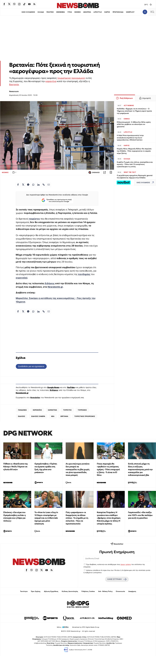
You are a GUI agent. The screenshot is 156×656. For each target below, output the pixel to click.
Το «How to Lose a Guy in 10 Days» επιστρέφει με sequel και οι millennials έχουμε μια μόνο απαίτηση (46, 518)
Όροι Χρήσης (36, 591)
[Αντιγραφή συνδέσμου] (105, 172)
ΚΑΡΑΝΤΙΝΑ (52, 410)
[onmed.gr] (124, 618)
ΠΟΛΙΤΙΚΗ (50, 12)
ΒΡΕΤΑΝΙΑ (64, 416)
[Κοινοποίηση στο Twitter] (23, 184)
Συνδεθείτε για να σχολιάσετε (31, 366)
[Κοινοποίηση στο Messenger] (28, 184)
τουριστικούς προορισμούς (71, 78)
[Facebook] (4, 4)
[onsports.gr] (50, 618)
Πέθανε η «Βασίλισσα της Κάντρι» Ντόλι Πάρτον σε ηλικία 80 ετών (15, 466)
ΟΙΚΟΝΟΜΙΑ (60, 12)
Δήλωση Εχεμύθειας (51, 591)
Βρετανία (14, 84)
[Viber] (14, 4)
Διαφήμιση (132, 591)
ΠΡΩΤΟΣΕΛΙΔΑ (118, 12)
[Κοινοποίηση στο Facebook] (18, 184)
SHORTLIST (130, 12)
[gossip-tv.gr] (31, 618)
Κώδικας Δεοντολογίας (70, 591)
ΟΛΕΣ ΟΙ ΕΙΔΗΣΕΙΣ (28, 12)
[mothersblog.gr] (105, 618)
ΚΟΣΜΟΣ (77, 12)
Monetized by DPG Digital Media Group (85, 627)
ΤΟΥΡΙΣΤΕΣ (67, 410)
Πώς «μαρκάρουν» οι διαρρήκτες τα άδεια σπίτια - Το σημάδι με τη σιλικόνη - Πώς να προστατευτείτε (77, 518)
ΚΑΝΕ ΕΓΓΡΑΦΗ (114, 579)
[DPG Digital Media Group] (78, 604)
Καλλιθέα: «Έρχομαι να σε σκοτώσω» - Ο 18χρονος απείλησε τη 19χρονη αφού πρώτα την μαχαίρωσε (134, 111)
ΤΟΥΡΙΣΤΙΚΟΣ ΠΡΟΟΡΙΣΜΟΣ (84, 416)
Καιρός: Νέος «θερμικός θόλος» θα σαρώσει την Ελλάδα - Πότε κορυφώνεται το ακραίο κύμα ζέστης (134, 151)
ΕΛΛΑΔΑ (41, 12)
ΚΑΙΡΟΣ (107, 12)
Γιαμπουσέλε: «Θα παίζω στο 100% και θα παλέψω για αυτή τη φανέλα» (140, 515)
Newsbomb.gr (55, 286)
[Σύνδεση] (145, 11)
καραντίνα (50, 81)
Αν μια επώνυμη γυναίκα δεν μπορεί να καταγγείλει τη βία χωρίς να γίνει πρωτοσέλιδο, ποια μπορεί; (77, 469)
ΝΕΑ (52, 416)
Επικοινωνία (120, 591)
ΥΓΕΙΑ (69, 12)
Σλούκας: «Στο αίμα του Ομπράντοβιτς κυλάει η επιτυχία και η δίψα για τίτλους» (14, 516)
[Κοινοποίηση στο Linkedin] (38, 184)
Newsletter (35, 397)
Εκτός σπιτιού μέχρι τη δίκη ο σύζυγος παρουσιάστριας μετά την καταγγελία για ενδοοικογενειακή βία (140, 469)
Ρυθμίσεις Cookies (88, 591)
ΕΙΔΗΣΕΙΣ (21, 416)
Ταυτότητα (24, 591)
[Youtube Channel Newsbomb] (29, 4)
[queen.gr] (68, 618)
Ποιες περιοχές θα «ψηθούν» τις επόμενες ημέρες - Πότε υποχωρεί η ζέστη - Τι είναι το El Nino (108, 469)
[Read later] (111, 172)
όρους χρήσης (126, 564)
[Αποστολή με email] (48, 184)
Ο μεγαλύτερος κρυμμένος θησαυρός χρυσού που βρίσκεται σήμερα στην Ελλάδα (135, 176)
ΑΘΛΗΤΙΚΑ (87, 12)
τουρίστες (34, 218)
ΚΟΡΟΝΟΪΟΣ (37, 410)
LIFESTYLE (98, 12)
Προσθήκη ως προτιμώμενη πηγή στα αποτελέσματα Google (59, 200)
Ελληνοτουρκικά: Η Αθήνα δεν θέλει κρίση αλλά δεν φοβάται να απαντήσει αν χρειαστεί (134, 124)
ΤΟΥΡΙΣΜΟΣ (82, 410)
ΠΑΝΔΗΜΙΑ (22, 410)
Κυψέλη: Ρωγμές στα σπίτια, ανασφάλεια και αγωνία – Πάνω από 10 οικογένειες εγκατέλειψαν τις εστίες (135, 164)
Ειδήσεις (50, 283)
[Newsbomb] (39, 562)
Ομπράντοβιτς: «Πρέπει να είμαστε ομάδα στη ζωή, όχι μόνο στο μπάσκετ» (45, 467)
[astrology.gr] (87, 618)
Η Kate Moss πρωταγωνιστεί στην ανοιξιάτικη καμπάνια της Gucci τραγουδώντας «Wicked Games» (130, 137)
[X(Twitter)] (9, 4)
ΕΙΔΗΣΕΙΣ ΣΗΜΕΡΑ (38, 416)
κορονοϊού (21, 277)
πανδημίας (84, 274)
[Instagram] (19, 4)
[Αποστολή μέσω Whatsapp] (33, 184)
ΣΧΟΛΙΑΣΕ (96, 172)
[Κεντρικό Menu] (152, 11)
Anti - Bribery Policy (105, 591)
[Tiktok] (24, 4)
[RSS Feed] (34, 4)
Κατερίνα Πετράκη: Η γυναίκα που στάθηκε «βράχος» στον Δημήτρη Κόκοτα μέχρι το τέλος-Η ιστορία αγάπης (108, 518)
